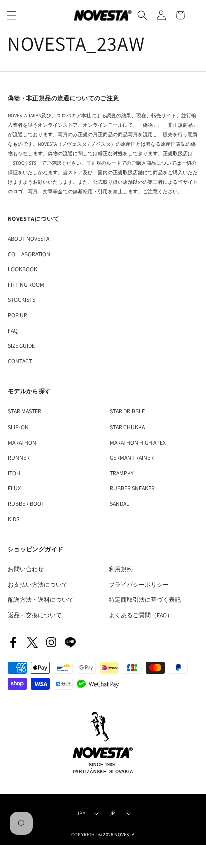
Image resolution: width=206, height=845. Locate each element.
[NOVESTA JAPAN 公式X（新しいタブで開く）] (32, 642)
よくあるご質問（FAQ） (141, 615)
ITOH (14, 473)
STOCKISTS (22, 299)
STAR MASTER (25, 411)
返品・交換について (35, 615)
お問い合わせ (26, 569)
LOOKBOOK (23, 269)
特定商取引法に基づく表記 (145, 599)
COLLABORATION (29, 254)
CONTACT (20, 361)
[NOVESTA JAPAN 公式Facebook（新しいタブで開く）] (13, 642)
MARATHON (22, 442)
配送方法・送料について (41, 599)
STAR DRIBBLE (127, 411)
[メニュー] (12, 15)
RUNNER (19, 457)
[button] (142, 15)
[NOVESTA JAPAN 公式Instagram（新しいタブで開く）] (51, 642)
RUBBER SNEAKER (132, 488)
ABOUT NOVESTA (29, 238)
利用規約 (121, 569)
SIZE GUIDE (21, 345)
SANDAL (120, 503)
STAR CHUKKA (127, 427)
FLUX (14, 488)
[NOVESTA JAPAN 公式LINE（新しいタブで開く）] (70, 642)
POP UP (18, 315)
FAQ (13, 330)
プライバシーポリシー (139, 584)
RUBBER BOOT (26, 503)
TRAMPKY (122, 473)
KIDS (14, 519)
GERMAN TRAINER (132, 457)
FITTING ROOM (26, 284)
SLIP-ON (18, 427)
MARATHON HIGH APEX (138, 442)
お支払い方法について (38, 584)
